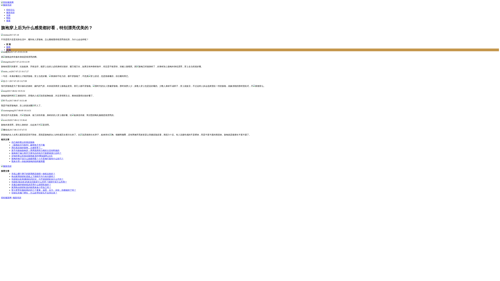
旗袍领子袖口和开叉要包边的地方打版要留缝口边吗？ (36, 153)
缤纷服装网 (6, 198)
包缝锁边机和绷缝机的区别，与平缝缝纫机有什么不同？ (37, 179)
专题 (8, 15)
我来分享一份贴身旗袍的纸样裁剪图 (28, 161)
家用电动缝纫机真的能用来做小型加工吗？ (31, 187)
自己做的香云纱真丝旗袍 (22, 142)
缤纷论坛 (10, 10)
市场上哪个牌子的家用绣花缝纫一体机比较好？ (33, 174)
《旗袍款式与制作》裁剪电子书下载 (28, 145)
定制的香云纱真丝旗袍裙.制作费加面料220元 (32, 156)
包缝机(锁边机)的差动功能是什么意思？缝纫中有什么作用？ (39, 182)
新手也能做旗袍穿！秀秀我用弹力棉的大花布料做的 (35, 150)
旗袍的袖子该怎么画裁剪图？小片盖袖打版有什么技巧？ (37, 159)
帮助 (8, 18)
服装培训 (10, 12)
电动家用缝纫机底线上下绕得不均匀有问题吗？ (33, 176)
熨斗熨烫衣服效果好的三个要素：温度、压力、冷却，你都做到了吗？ (43, 190)
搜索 (8, 21)
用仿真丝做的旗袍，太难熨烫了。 (27, 148)
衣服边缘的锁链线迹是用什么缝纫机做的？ (31, 185)
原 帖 (8, 50)
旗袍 (8, 47)
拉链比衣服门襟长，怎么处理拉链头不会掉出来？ (34, 193)
